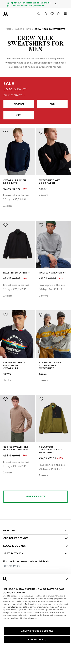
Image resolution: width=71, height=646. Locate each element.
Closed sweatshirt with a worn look (15, 448)
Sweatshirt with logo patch (14, 181)
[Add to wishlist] (5, 132)
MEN (52, 103)
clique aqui (32, 618)
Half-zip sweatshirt (16, 272)
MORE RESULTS (35, 496)
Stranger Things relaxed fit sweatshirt (14, 365)
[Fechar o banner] (67, 578)
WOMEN (18, 103)
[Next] (56, 4)
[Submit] (56, 565)
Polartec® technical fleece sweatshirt (50, 450)
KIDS (19, 115)
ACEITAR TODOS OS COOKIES (37, 631)
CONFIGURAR (35, 639)
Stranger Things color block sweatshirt (50, 365)
